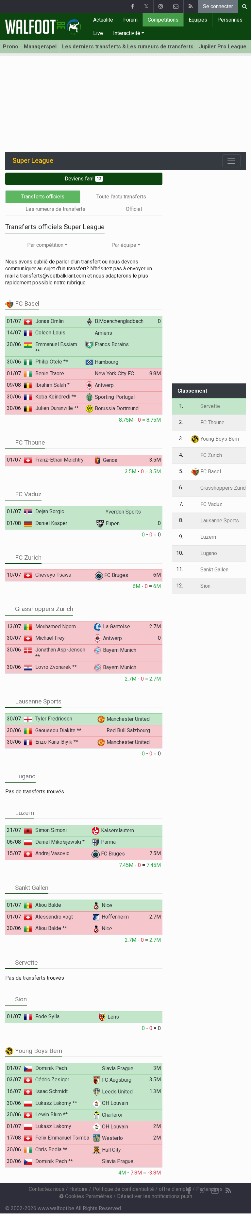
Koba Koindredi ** (55, 397)
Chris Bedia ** (51, 1149)
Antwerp (103, 385)
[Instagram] (160, 6)
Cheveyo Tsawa (53, 575)
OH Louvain (114, 1103)
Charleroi (111, 1115)
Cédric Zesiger (52, 1079)
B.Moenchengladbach (118, 321)
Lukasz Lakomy (53, 1126)
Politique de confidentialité (123, 1189)
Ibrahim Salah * (52, 385)
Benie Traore (49, 373)
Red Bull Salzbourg (127, 730)
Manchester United (127, 719)
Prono (10, 46)
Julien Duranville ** (57, 408)
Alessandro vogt (54, 917)
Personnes (230, 20)
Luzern (23, 813)
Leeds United (117, 1092)
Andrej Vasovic (52, 853)
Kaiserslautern (117, 830)
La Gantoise (116, 626)
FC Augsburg (116, 1080)
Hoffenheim (114, 917)
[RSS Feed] (190, 6)
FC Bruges (115, 575)
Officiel (134, 209)
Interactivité (126, 33)
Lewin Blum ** (51, 1114)
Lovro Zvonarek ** (56, 667)
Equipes (198, 20)
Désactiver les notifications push (154, 1196)
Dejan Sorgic (49, 511)
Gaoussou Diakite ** (58, 730)
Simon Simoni (51, 830)
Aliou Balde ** (51, 928)
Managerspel (40, 46)
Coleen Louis (50, 333)
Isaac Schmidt (51, 1091)
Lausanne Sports (37, 701)
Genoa (109, 460)
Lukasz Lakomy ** (56, 1103)
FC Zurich (27, 557)
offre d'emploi (175, 1189)
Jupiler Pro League (222, 46)
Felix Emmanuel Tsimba (62, 1138)
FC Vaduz (27, 494)
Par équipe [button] (123, 245)
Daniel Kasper (51, 523)
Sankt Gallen (30, 887)
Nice (106, 905)
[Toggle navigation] (231, 160)
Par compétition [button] (45, 245)
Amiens (102, 333)
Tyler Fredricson (53, 719)
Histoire (78, 1189)
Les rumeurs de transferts (55, 209)
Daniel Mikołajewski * (60, 842)
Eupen (112, 523)
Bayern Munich (119, 650)
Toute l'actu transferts (121, 197)
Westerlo (112, 1138)
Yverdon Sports (122, 512)
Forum (130, 20)
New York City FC (113, 373)
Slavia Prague (117, 1068)
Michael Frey (50, 638)
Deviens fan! (83, 179)
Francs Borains (111, 344)
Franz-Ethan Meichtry (59, 460)
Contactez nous (46, 1189)
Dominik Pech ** (54, 1161)
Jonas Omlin (49, 321)
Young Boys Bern (37, 1051)
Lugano (24, 776)
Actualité (103, 20)
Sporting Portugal (114, 397)
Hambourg (105, 362)
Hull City (111, 1150)
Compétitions (163, 20)
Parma (108, 842)
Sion (20, 999)
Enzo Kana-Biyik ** (56, 742)
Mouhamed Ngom (55, 626)
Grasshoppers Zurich (43, 609)
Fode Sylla (47, 1016)
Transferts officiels (42, 197)
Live (98, 33)
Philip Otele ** (51, 362)
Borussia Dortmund (116, 408)
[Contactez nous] (175, 6)
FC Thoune (29, 442)
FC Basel (26, 303)
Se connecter (218, 6)
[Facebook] (132, 6)
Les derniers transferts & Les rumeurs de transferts (127, 46)
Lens (112, 1017)
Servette (25, 962)
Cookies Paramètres (88, 1196)
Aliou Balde (48, 905)
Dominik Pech (51, 1068)
